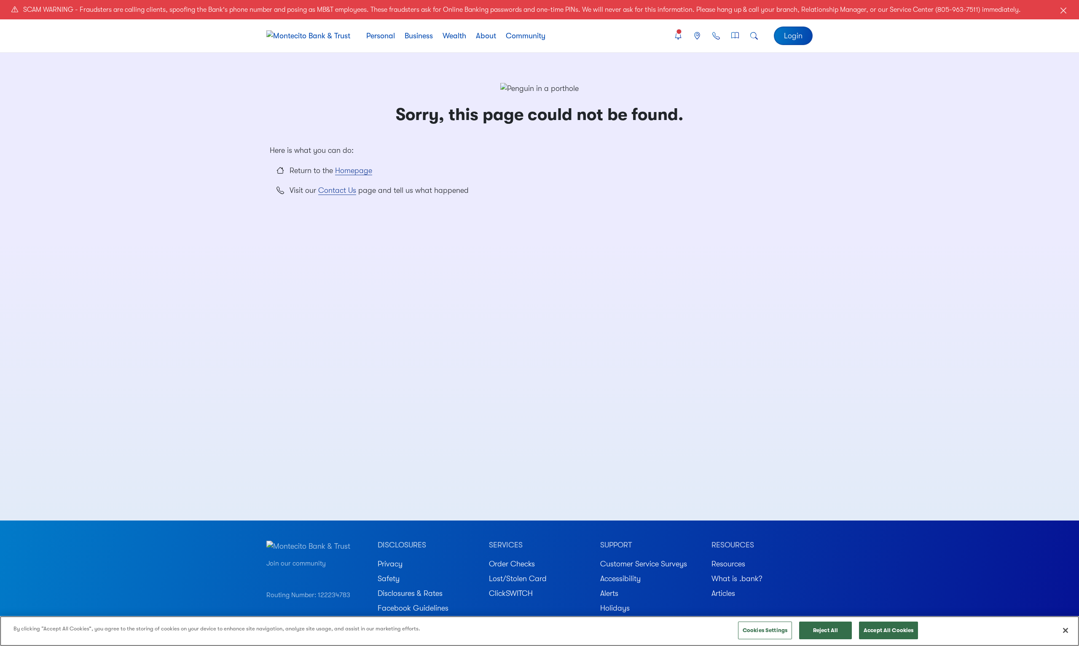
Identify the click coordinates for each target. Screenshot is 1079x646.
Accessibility (620, 578)
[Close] (1065, 630)
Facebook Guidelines (413, 608)
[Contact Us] (715, 36)
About (486, 36)
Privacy (390, 564)
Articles (723, 593)
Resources (728, 564)
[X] (330, 576)
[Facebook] (300, 576)
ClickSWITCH (511, 593)
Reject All (825, 630)
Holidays (615, 608)
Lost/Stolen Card (518, 578)
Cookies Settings (765, 630)
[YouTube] (270, 576)
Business (419, 36)
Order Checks (512, 564)
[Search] (754, 36)
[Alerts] (677, 36)
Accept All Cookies (888, 630)
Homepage (353, 170)
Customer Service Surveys (643, 564)
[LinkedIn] (315, 576)
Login (793, 36)
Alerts (609, 593)
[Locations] (696, 36)
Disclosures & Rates (410, 593)
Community (525, 36)
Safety (389, 578)
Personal (380, 36)
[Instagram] (285, 576)
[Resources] (735, 36)
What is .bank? (736, 578)
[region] (539, 631)
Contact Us (337, 190)
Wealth (454, 36)
